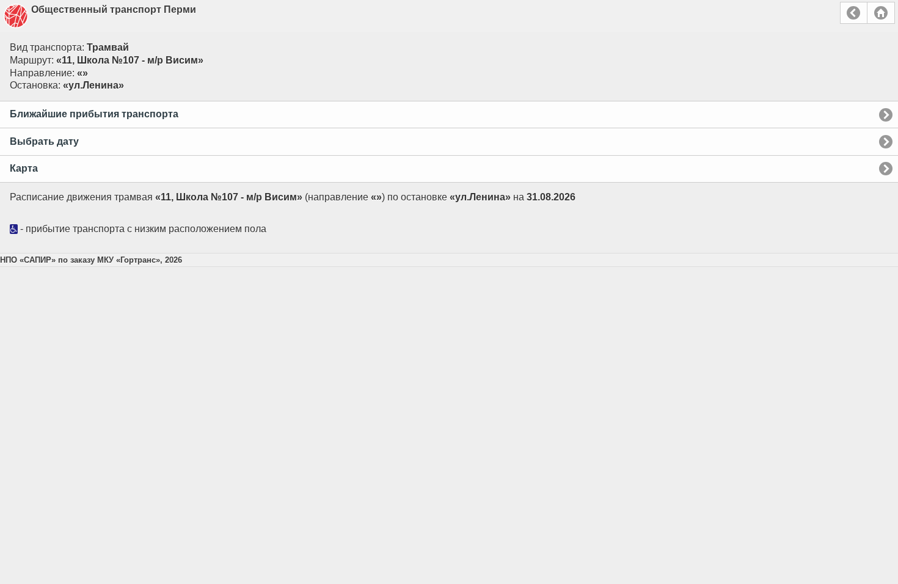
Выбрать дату (44, 141)
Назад (853, 13)
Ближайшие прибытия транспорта (94, 114)
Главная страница (881, 13)
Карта (24, 168)
